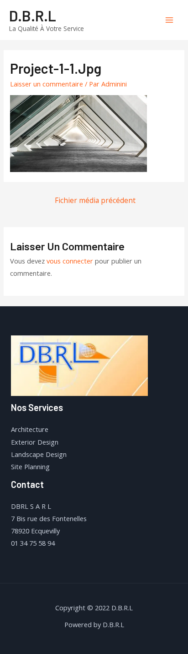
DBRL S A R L (31, 506)
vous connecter (70, 260)
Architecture (29, 429)
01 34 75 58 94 (33, 543)
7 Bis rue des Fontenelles (49, 518)
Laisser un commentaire (46, 83)
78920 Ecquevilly (35, 530)
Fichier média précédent (95, 200)
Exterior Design (34, 441)
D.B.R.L (32, 15)
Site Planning (30, 466)
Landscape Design (39, 454)
